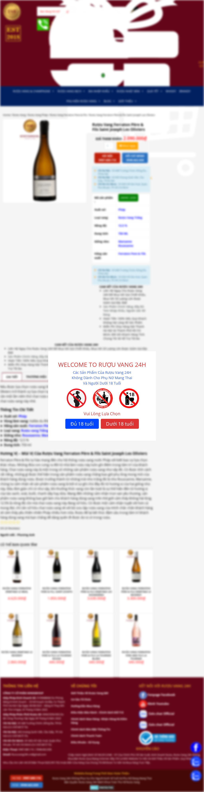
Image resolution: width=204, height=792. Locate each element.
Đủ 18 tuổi (82, 423)
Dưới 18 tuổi (120, 423)
